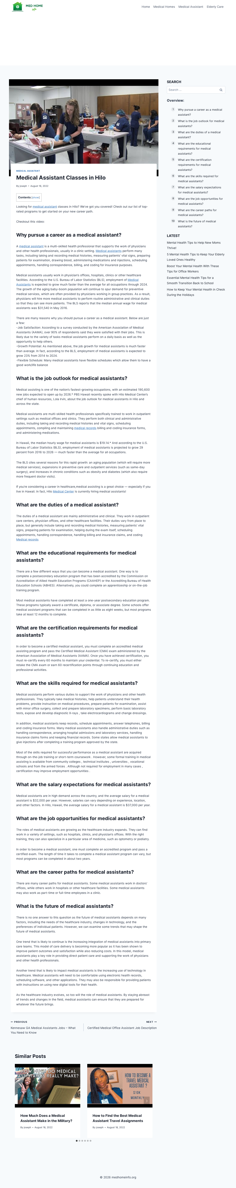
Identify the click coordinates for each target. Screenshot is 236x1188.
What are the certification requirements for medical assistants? (194, 164)
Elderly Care (215, 6)
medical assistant (45, 206)
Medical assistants (109, 251)
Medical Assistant (190, 6)
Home (146, 6)
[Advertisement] (118, 40)
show (35, 197)
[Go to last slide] (21, 1100)
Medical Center (63, 491)
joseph (23, 186)
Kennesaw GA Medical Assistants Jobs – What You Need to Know (43, 1027)
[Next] (147, 1100)
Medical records (27, 539)
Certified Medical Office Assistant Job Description (122, 1025)
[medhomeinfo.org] (28, 7)
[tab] (77, 1141)
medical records (85, 428)
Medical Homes (164, 6)
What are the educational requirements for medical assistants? (194, 148)
